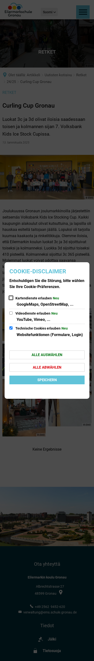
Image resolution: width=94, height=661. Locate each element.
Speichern (47, 380)
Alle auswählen (47, 355)
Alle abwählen (47, 367)
